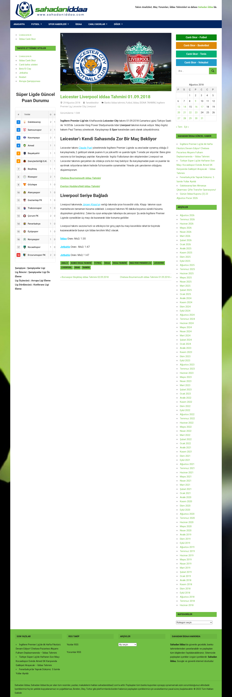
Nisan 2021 (185, 480)
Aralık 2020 (185, 497)
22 (190, 112)
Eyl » (186, 126)
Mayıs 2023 (186, 377)
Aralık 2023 (185, 348)
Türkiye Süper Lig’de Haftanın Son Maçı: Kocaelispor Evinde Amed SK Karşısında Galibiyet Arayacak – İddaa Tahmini (38, 661)
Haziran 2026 (186, 223)
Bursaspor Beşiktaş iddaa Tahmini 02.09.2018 (85, 277)
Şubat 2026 (186, 240)
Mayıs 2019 (186, 559)
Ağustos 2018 (187, 596)
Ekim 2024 (185, 306)
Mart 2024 (185, 335)
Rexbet (22, 77)
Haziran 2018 (186, 605)
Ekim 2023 (185, 356)
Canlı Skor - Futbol (196, 37)
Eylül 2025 (185, 261)
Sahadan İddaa (205, 7)
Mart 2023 (185, 385)
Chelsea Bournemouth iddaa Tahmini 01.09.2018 (145, 277)
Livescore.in (25, 34)
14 (184, 106)
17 (202, 106)
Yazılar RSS (72, 644)
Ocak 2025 (185, 294)
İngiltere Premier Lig (140, 263)
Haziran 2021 (186, 472)
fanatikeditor (92, 102)
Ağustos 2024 (187, 314)
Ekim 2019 (185, 538)
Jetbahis (65, 246)
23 (196, 112)
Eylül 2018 (185, 592)
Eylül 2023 (185, 360)
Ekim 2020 (185, 505)
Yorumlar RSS (74, 652)
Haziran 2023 (186, 373)
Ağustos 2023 (187, 364)
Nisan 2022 (185, 431)
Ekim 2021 (185, 456)
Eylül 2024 (185, 310)
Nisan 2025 (185, 281)
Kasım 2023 (186, 352)
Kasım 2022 (186, 401)
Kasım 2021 (186, 451)
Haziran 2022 (186, 422)
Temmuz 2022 (187, 418)
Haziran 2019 (186, 555)
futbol (97, 263)
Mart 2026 (185, 236)
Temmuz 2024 (187, 319)
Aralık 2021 (185, 447)
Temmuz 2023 (187, 368)
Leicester (159, 263)
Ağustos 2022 (187, 414)
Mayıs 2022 (186, 426)
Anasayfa (19, 24)
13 (179, 106)
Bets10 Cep (25, 68)
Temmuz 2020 (187, 518)
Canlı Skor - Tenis (196, 53)
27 (179, 118)
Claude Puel (85, 147)
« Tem (179, 126)
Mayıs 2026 (186, 227)
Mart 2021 (185, 484)
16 (196, 106)
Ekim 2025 (185, 256)
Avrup (22, 81)
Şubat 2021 (186, 489)
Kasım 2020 (186, 501)
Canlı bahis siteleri (28, 64)
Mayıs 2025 (186, 277)
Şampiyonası (33, 81)
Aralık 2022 (185, 397)
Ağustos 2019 (187, 547)
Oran (77, 267)
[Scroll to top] (226, 691)
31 (202, 118)
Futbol (35, 24)
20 (179, 112)
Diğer (117, 24)
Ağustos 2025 (187, 265)
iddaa (107, 263)
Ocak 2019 (185, 576)
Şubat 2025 (186, 290)
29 (190, 118)
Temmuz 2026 (187, 219)
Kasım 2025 (186, 252)
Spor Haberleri (57, 24)
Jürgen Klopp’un (91, 204)
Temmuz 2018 (187, 601)
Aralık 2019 (185, 534)
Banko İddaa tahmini (114, 102)
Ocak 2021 (185, 493)
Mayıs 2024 (186, 327)
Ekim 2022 (185, 406)
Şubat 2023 (186, 389)
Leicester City (79, 106)
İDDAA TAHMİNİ (148, 102)
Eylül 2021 (185, 460)
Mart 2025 (185, 285)
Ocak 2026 (185, 244)
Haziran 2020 (186, 522)
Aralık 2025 (185, 248)
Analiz (64, 263)
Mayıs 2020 (186, 526)
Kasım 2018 (186, 584)
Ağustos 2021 (187, 464)
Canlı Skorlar (96, 24)
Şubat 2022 (186, 439)
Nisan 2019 (185, 563)
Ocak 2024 (185, 343)
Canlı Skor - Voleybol (196, 62)
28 (184, 118)
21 (184, 112)
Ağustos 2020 (187, 513)
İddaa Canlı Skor (27, 39)
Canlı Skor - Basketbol (196, 45)
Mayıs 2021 (186, 476)
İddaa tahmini (120, 263)
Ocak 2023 (185, 393)
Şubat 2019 (186, 572)
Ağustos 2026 (187, 215)
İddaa (78, 24)
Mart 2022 (185, 435)
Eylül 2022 (185, 410)
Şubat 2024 (186, 339)
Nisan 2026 (185, 231)
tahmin (85, 267)
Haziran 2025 (186, 273)
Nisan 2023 (185, 381)
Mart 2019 (185, 567)
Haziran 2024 (186, 323)
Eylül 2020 (185, 509)
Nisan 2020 (185, 530)
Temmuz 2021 (187, 468)
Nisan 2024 (185, 331)
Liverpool (91, 106)
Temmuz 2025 (187, 269)
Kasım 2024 (186, 302)
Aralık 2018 (185, 580)
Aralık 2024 (185, 298)
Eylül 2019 (185, 543)
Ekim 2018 (185, 588)
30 (196, 118)
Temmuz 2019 (187, 551)
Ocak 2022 (185, 443)
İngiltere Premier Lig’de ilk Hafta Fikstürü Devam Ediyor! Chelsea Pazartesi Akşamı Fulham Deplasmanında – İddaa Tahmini (38, 648)
